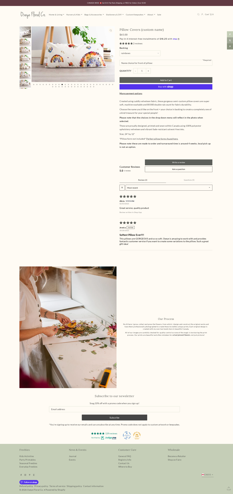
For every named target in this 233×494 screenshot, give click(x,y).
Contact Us (123, 463)
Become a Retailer (177, 456)
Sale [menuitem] (159, 14)
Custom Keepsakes (134, 14)
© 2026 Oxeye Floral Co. (31, 489)
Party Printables (27, 459)
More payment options (131, 93)
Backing (124, 48)
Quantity (125, 70)
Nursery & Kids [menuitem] (73, 14)
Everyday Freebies (28, 466)
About (150, 14)
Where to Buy (125, 466)
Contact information (93, 486)
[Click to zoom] (110, 30)
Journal (72, 456)
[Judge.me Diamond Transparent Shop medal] (127, 435)
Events (72, 459)
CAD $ (208, 474)
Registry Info (124, 459)
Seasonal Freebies (28, 463)
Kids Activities (26, 456)
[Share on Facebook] (230, 34)
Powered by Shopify (55, 489)
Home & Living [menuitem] (55, 14)
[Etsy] (34, 475)
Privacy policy (41, 486)
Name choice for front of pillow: (137, 63)
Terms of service (57, 486)
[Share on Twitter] (230, 40)
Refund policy (26, 486)
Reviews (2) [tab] (142, 180)
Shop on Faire (174, 459)
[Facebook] (21, 475)
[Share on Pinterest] (230, 46)
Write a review (178, 162)
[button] (126, 43)
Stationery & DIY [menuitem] (114, 14)
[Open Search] (198, 14)
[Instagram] (25, 475)
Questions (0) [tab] (189, 180)
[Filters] (122, 188)
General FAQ (124, 456)
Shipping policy (74, 486)
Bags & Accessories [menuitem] (93, 14)
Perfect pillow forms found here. (162, 138)
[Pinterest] (29, 475)
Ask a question (178, 169)
